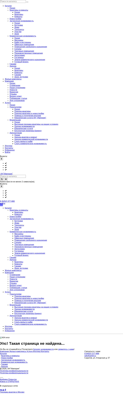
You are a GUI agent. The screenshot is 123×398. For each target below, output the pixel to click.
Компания (4, 351)
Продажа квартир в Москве (12, 392)
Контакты (45, 351)
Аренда (4, 366)
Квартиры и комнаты (10, 356)
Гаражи (4, 364)
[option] (64, 163)
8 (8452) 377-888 (7, 201)
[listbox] (61, 166)
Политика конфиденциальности (14, 371)
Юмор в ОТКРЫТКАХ (9, 382)
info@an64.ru (90, 356)
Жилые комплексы (18, 351)
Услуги (30, 351)
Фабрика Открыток (8, 379)
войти (2, 203)
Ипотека (37, 351)
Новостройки (7, 358)
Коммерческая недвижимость (14, 362)
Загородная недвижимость (13, 360)
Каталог (3, 354)
